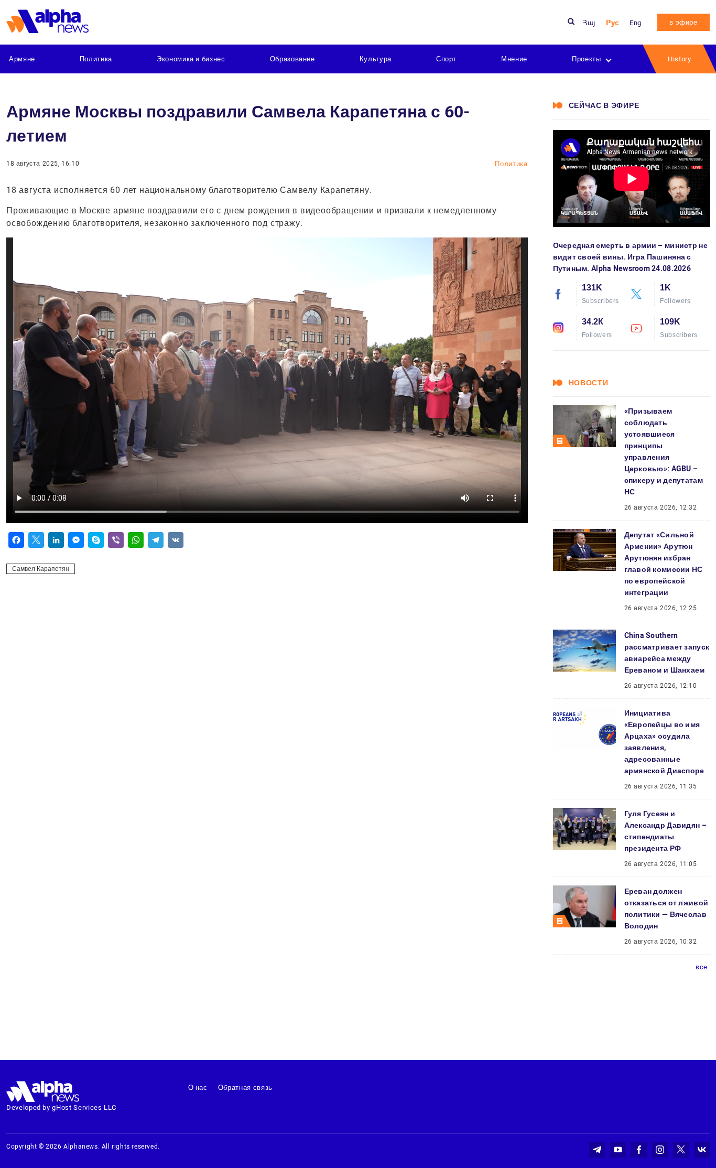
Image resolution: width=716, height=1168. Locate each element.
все (702, 967)
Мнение (514, 59)
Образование (292, 59)
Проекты (586, 59)
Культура (376, 59)
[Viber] (116, 540)
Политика (96, 59)
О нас (198, 1087)
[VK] (176, 540)
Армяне (22, 59)
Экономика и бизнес (191, 59)
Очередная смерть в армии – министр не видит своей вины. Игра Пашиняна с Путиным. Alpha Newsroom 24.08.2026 (630, 257)
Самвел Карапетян (40, 568)
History (679, 59)
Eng (636, 23)
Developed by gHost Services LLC (61, 1107)
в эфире (683, 22)
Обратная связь (245, 1087)
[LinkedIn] (56, 540)
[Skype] (96, 540)
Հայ (589, 23)
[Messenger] (76, 540)
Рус (612, 23)
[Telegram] (156, 540)
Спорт (446, 59)
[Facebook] (16, 540)
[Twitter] (36, 540)
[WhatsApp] (136, 540)
